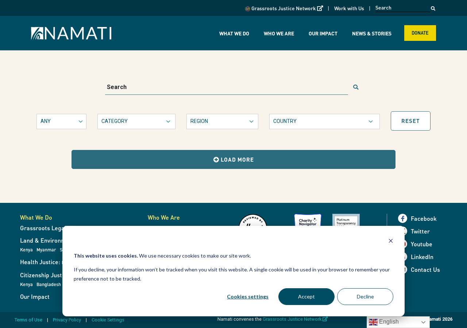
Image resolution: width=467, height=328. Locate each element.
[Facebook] (404, 218)
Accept (306, 296)
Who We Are (279, 33)
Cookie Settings (108, 320)
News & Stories (371, 33)
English (388, 322)
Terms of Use (28, 320)
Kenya (26, 249)
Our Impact (323, 33)
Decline (365, 296)
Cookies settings (248, 296)
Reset (410, 120)
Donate (420, 33)
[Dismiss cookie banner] (390, 241)
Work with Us (349, 8)
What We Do (234, 33)
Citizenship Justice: (46, 275)
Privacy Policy (67, 320)
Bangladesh (48, 284)
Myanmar (46, 249)
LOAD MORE (236, 159)
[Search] (433, 6)
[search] (356, 87)
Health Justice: (52, 262)
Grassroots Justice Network (286, 7)
